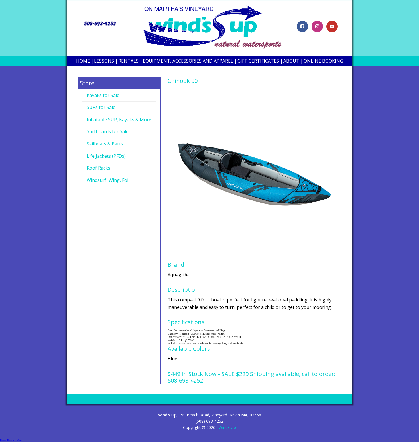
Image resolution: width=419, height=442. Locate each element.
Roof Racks (98, 168)
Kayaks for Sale (103, 95)
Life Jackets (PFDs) (106, 156)
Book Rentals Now (11, 440)
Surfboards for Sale (108, 131)
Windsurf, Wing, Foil (108, 180)
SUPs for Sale (101, 107)
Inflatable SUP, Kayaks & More (119, 119)
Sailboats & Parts (105, 144)
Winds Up (227, 427)
